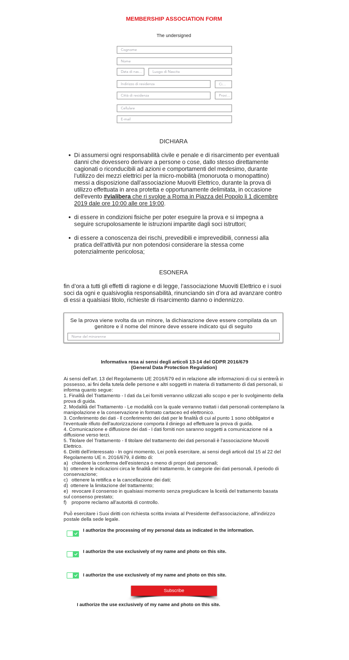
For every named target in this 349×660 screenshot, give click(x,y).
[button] (174, 591)
